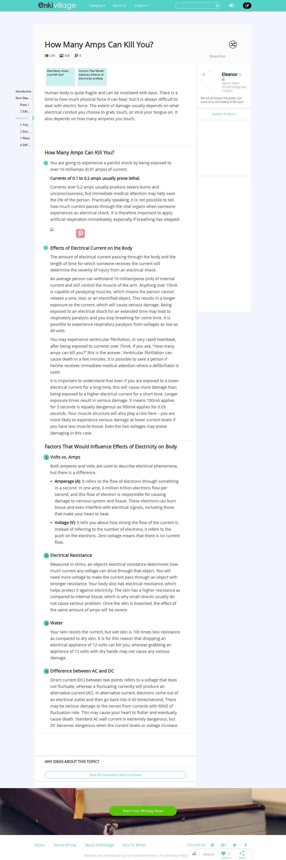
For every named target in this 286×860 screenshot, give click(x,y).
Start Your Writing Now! (143, 810)
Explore (141, 5)
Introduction (23, 91)
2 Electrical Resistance (25, 131)
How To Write (133, 845)
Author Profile (223, 114)
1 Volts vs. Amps (25, 125)
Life (52, 55)
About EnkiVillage (99, 845)
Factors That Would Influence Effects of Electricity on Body (23, 118)
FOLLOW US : (197, 845)
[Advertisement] (115, 134)
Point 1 (24, 104)
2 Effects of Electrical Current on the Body (25, 111)
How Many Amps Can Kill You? (23, 98)
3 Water (25, 138)
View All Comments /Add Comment (115, 775)
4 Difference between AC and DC (25, 145)
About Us (119, 5)
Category (96, 5)
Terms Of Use (65, 845)
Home (40, 845)
